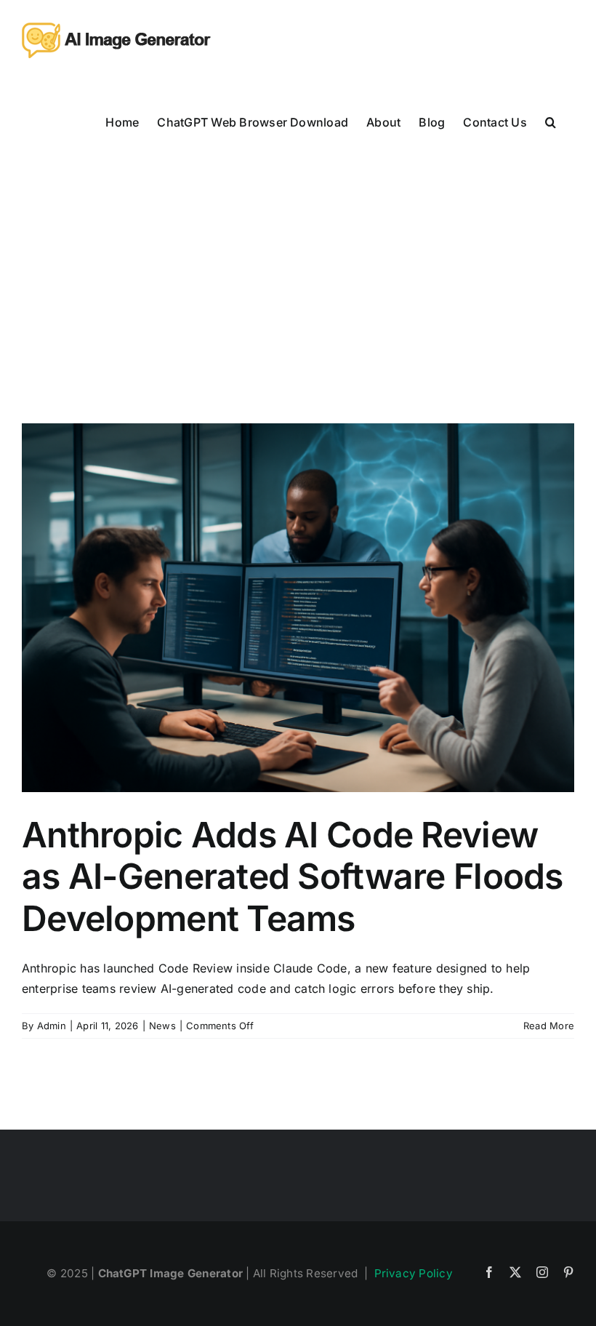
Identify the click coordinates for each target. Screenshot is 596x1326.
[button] (550, 121)
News (162, 1025)
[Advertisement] (298, 270)
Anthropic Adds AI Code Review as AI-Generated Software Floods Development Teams (292, 876)
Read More (548, 1025)
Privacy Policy (413, 1273)
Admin (51, 1025)
